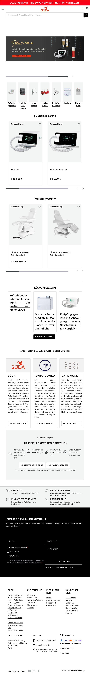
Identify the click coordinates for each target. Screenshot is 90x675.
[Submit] (86, 15)
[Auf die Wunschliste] (39, 124)
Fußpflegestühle (15, 597)
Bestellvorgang (72, 605)
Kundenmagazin (53, 600)
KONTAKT (38, 635)
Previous (67, 76)
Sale (9, 628)
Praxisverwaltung (15, 625)
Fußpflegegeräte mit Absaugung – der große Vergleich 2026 (19, 302)
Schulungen (32, 597)
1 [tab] (12, 188)
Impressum (12, 645)
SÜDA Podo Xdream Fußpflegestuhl (20, 253)
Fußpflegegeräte (15, 595)
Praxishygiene (14, 602)
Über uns (31, 595)
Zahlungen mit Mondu (72, 611)
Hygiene (67, 103)
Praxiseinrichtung (15, 605)
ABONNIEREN (63, 562)
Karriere (30, 607)
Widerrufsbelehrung (16, 640)
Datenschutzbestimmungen (31, 560)
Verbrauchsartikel (15, 630)
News (48, 598)
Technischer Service (71, 599)
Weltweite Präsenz (35, 600)
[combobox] (45, 15)
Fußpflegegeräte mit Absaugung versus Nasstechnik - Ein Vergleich (70, 321)
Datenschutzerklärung (17, 643)
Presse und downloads (51, 604)
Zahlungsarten (72, 608)
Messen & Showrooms (32, 603)
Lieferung (70, 603)
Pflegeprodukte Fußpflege (14, 608)
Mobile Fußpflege (23, 105)
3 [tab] (58, 76)
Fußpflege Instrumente (13, 613)
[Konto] (82, 8)
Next (72, 76)
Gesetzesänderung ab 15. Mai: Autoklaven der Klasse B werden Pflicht (45, 321)
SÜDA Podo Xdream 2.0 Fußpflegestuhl (60, 253)
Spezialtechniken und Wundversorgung (15, 620)
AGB (10, 648)
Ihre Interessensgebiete (17, 547)
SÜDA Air (15, 169)
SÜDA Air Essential (58, 169)
